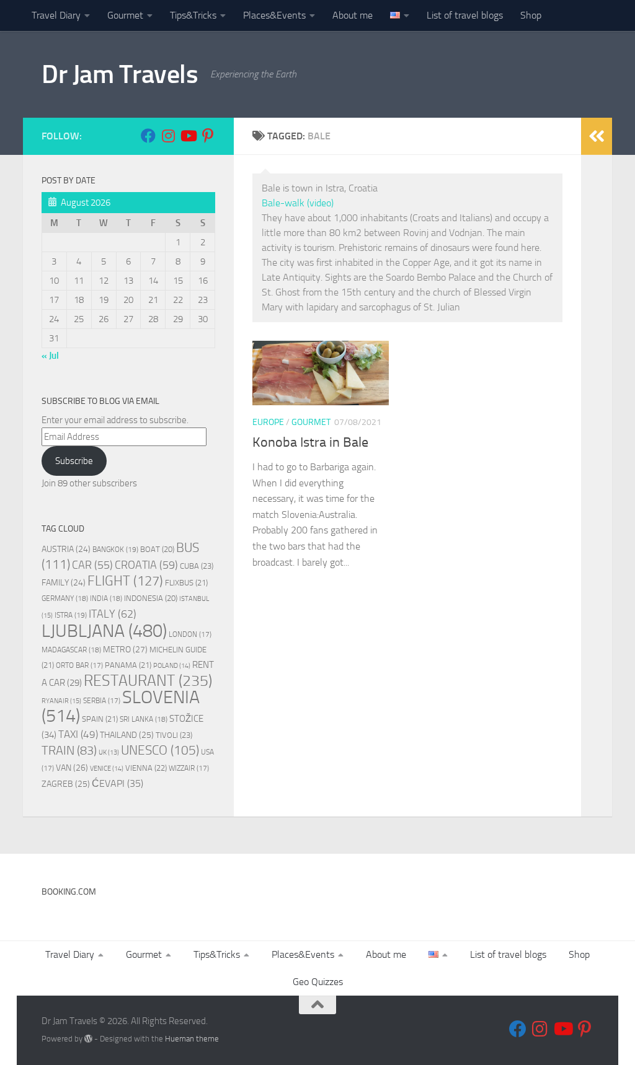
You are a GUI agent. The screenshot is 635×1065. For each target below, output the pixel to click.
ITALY (112, 614)
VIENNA (146, 768)
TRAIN (69, 750)
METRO (125, 649)
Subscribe (74, 461)
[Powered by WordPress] (88, 1039)
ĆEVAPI (117, 783)
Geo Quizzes (318, 982)
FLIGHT (125, 580)
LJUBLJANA (104, 630)
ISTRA (71, 615)
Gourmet (125, 15)
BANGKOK (115, 549)
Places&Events (274, 15)
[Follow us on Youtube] (187, 135)
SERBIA (101, 700)
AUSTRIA (66, 549)
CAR (92, 565)
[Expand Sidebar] (596, 136)
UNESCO (160, 750)
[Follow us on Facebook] (148, 135)
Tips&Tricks (193, 15)
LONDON (190, 634)
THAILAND (127, 735)
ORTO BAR (79, 665)
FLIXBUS (186, 582)
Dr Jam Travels (120, 74)
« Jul (50, 355)
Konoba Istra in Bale (310, 442)
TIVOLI (174, 735)
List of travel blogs (465, 15)
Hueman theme (192, 1038)
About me (352, 15)
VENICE (106, 769)
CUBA (196, 566)
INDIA (106, 598)
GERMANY (65, 598)
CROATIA (146, 565)
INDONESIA (150, 598)
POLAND (171, 666)
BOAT (157, 549)
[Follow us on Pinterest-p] (207, 135)
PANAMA (128, 665)
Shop (530, 15)
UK (109, 752)
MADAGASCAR (71, 650)
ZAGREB (66, 784)
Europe (268, 422)
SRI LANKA (143, 719)
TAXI (78, 734)
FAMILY (64, 582)
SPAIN (100, 719)
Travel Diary (56, 15)
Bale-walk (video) (298, 203)
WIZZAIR (189, 768)
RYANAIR (61, 701)
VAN (72, 768)
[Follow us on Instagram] (168, 135)
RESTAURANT (148, 681)
